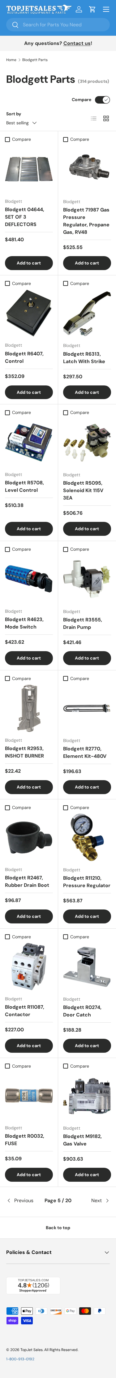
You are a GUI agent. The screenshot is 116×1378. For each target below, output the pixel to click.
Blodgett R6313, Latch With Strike (84, 358)
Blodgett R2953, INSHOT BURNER (24, 752)
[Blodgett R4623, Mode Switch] (29, 579)
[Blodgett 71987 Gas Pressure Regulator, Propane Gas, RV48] (87, 169)
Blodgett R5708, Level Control (24, 486)
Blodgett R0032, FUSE (24, 1140)
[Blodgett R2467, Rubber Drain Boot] (29, 837)
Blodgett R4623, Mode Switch (24, 623)
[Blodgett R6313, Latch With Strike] (87, 313)
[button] (92, 9)
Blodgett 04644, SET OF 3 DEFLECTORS (24, 217)
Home (11, 59)
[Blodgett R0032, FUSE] (29, 1096)
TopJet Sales (31, 1349)
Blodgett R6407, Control (24, 357)
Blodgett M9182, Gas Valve (82, 1140)
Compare (81, 99)
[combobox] (58, 24)
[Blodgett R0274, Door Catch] (87, 967)
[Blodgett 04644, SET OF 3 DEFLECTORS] (29, 169)
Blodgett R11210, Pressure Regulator (86, 882)
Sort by (13, 114)
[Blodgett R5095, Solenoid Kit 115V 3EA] (87, 443)
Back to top (58, 1227)
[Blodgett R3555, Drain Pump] (87, 579)
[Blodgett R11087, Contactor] (29, 967)
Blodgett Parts (35, 59)
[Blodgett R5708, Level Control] (29, 443)
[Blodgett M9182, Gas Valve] (87, 1096)
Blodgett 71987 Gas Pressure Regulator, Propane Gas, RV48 (86, 221)
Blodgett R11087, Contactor (24, 1011)
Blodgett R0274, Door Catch (82, 1011)
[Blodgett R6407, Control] (29, 313)
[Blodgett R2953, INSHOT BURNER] (29, 708)
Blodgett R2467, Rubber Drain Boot (27, 881)
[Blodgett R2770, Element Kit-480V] (87, 708)
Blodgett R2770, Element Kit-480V (84, 752)
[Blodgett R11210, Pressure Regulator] (87, 837)
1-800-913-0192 (20, 1359)
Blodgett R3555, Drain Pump (82, 623)
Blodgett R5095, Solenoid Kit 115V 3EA (83, 490)
